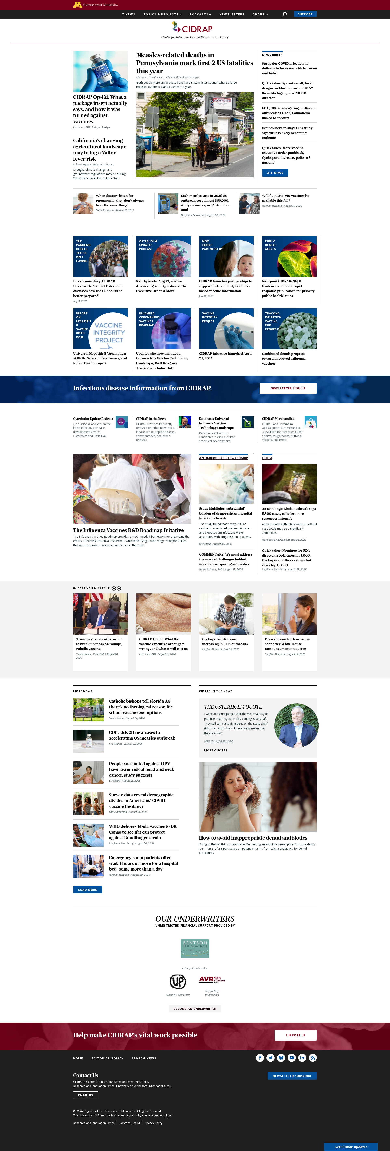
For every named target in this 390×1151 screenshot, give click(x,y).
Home (78, 1058)
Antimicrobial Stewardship (223, 458)
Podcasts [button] (199, 14)
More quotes (215, 750)
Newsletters (232, 14)
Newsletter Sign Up (288, 388)
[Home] (192, 27)
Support (305, 14)
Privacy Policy (153, 1123)
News (130, 14)
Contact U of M (129, 1123)
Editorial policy (107, 1058)
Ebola (267, 458)
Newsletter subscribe (292, 1076)
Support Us (296, 1035)
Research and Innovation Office (94, 1123)
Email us (85, 1095)
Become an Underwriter (195, 1009)
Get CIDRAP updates (351, 1147)
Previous (114, 588)
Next (119, 588)
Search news (144, 1058)
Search (284, 14)
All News (275, 173)
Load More (87, 890)
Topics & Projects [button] (161, 14)
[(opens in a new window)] (95, 5)
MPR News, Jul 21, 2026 (218, 741)
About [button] (259, 14)
